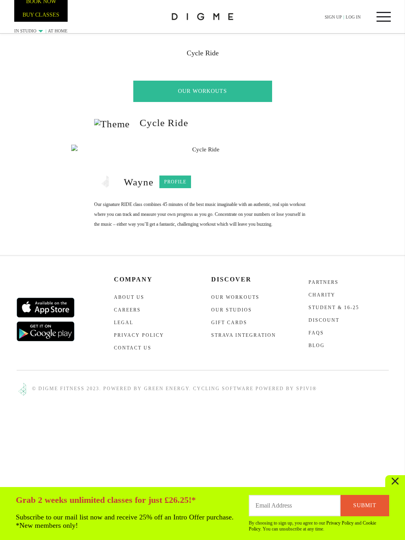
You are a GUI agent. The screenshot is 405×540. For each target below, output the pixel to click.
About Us (129, 297)
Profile (175, 182)
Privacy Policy (340, 523)
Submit (365, 505)
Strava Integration (243, 335)
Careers (127, 310)
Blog (316, 345)
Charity (321, 295)
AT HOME (58, 30)
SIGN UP (333, 17)
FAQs (316, 333)
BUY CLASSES (41, 15)
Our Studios (231, 310)
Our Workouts (202, 91)
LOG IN (353, 17)
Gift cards (229, 322)
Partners (323, 282)
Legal (123, 322)
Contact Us (132, 348)
